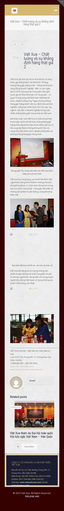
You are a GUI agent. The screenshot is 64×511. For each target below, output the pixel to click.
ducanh (32, 380)
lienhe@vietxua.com (20, 485)
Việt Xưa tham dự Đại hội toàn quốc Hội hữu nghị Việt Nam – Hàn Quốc (31, 435)
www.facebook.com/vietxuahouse (26, 369)
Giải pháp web (32, 496)
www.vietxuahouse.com (21, 366)
